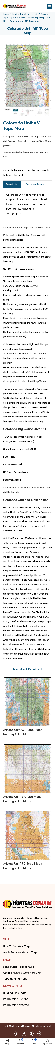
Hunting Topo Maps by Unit (25, 14)
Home (6, 14)
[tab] (12, 184)
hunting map (25, 151)
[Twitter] (24, 1033)
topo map (38, 151)
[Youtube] (38, 1033)
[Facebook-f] (16, 1033)
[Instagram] (31, 1033)
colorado (13, 151)
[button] (49, 6)
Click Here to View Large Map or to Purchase (26, 227)
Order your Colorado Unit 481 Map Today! (24, 381)
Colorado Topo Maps (18, 141)
